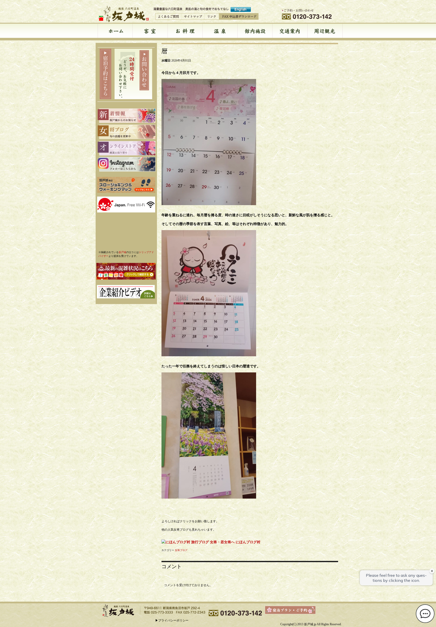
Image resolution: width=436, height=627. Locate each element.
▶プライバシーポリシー (171, 620)
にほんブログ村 (248, 542)
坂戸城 (122, 252)
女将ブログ (181, 550)
